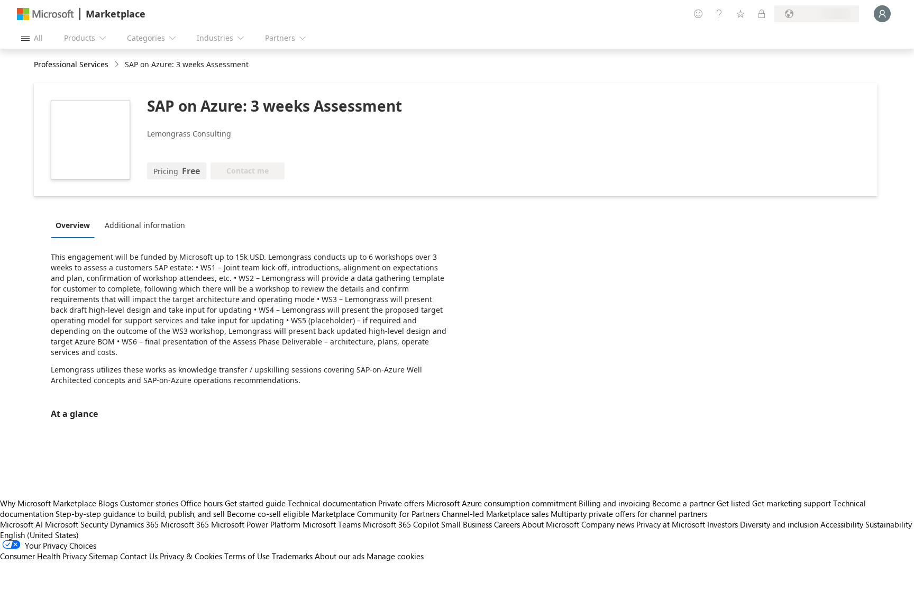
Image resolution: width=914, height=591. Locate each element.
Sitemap (103, 556)
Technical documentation (332, 503)
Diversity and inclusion (779, 524)
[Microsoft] (45, 14)
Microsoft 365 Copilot (401, 524)
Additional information (145, 225)
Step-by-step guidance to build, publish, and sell (140, 513)
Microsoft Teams (332, 524)
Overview (73, 225)
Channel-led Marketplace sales (495, 513)
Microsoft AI (21, 524)
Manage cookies (395, 556)
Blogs (108, 503)
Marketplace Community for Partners (376, 513)
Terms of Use (247, 556)
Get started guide (255, 503)
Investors (722, 524)
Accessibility (841, 524)
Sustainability (888, 524)
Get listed (733, 503)
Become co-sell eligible (268, 513)
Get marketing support (791, 503)
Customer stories (149, 503)
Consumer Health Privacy (43, 556)
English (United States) (39, 535)
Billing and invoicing (614, 503)
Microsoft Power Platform (255, 524)
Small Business (466, 524)
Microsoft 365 (185, 524)
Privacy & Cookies (191, 556)
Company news (607, 524)
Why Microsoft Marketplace (48, 503)
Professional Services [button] (71, 64)
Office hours (201, 503)
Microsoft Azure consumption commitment (502, 503)
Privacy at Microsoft (670, 524)
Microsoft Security (76, 524)
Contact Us (139, 556)
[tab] (75, 225)
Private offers (401, 503)
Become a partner (683, 503)
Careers (507, 524)
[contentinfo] (118, 65)
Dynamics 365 (134, 524)
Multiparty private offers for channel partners (629, 513)
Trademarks (292, 556)
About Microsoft (550, 524)
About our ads (339, 556)
